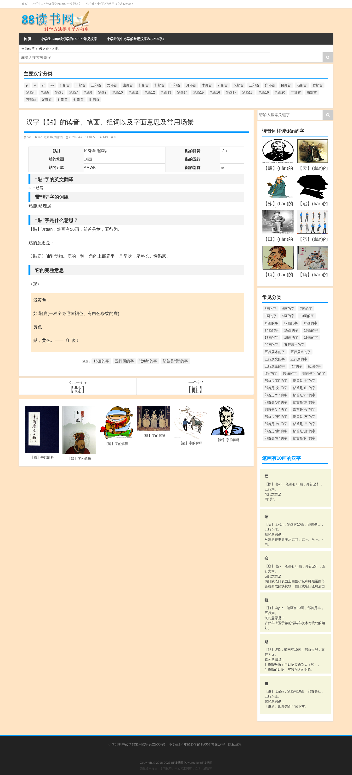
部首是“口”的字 (276, 381)
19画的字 (311, 337)
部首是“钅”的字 (276, 438)
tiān (29, 137)
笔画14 (182, 92)
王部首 (254, 85)
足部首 (47, 99)
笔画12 (149, 92)
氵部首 (223, 85)
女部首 (112, 85)
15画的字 (291, 330)
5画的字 (271, 309)
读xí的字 (314, 366)
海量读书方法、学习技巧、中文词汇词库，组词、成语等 (176, 768)
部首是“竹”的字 (276, 424)
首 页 (24, 4)
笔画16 (215, 92)
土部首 (96, 85)
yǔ (52, 85)
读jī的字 (296, 366)
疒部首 (270, 85)
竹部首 (317, 85)
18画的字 (291, 337)
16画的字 (101, 361)
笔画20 (280, 92)
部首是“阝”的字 (304, 438)
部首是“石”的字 (304, 417)
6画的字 (288, 309)
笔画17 (231, 92)
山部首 (128, 85)
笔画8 (88, 92)
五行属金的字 (275, 366)
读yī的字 (271, 373)
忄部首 (144, 85)
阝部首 (94, 99)
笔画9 (102, 92)
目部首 (286, 85)
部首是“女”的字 (276, 388)
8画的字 (271, 316)
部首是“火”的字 (304, 409)
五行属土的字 (294, 345)
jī (27, 85)
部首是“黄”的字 (175, 361)
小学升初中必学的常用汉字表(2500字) (110, 4)
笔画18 (247, 92)
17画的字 (271, 337)
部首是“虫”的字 (276, 431)
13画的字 (310, 323)
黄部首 (58, 137)
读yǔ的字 (290, 373)
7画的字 (306, 309)
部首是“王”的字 (276, 417)
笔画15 (198, 92)
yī (43, 85)
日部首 (175, 85)
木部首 (207, 85)
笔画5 (44, 92)
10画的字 (307, 316)
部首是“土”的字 (304, 381)
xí (35, 85)
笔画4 (30, 92)
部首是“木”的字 (304, 402)
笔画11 (134, 92)
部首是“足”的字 (304, 431)
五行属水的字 (300, 352)
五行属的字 (124, 361)
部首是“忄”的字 (276, 395)
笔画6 (59, 92)
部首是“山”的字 (304, 388)
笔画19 (263, 92)
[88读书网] (68, 20)
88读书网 (206, 762)
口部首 (80, 85)
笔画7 (73, 92)
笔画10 (117, 92)
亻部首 (65, 85)
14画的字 (271, 330)
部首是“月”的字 (276, 402)
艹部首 (296, 92)
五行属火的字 (275, 359)
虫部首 (312, 92)
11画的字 (271, 323)
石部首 (302, 85)
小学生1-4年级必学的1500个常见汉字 (57, 4)
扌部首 (159, 85)
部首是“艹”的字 (304, 424)
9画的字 (288, 316)
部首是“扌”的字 (304, 395)
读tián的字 (148, 361)
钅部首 (79, 99)
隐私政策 (235, 744)
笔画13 (166, 92)
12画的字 (291, 323)
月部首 (191, 85)
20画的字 (271, 345)
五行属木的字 (275, 352)
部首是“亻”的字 (313, 373)
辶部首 (63, 99)
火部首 (238, 85)
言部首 (31, 99)
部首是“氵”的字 (276, 409)
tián (48, 49)
